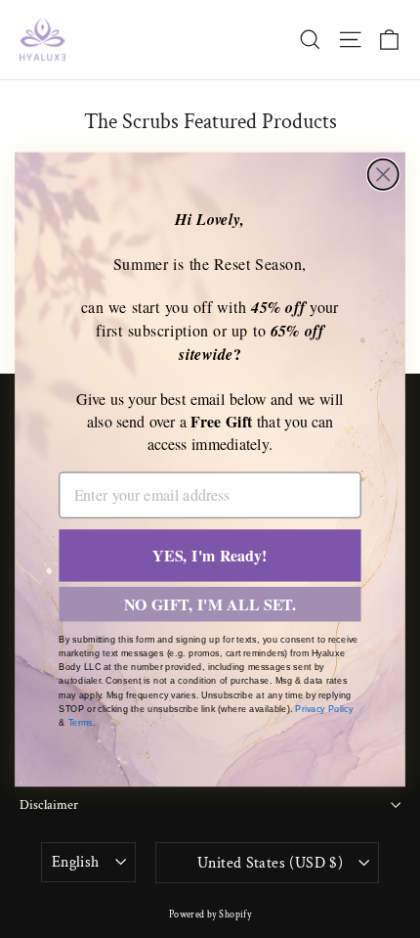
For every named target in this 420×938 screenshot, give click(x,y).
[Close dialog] (383, 173)
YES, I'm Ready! (209, 555)
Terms (80, 723)
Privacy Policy (324, 708)
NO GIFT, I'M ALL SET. (210, 604)
